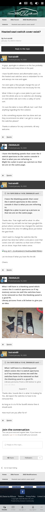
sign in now (13, 435)
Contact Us (41, 496)
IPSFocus (13, 496)
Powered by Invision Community (22, 501)
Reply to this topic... (14, 444)
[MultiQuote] (3, 137)
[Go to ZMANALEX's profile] (4, 146)
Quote (9, 137)
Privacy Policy (30, 496)
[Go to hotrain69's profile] (4, 58)
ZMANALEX (14, 145)
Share (11, 458)
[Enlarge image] (22, 251)
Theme (20, 496)
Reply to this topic (22, 49)
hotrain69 (8, 38)
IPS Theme (3, 496)
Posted (17, 59)
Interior (18, 41)
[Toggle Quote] (5, 193)
